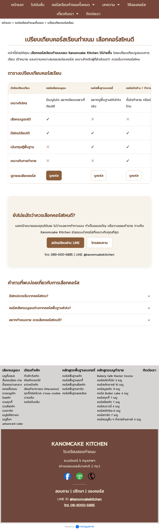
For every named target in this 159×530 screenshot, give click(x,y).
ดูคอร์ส (54, 175)
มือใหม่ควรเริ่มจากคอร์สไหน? (79, 296)
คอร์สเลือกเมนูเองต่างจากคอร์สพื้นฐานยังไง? (79, 308)
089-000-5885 (62, 254)
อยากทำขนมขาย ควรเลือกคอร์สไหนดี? (79, 320)
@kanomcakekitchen (99, 254)
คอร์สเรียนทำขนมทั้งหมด (29, 23)
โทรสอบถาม (100, 242)
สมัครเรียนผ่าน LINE (65, 242)
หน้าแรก (6, 23)
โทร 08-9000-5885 (79, 505)
